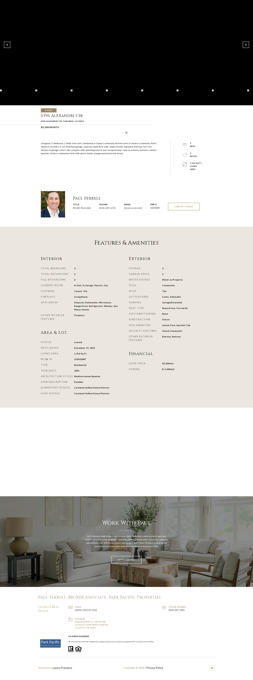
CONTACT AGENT (183, 206)
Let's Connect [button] (126, 560)
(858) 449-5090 (107, 208)
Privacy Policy (154, 667)
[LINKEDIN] (212, 668)
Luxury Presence (62, 667)
